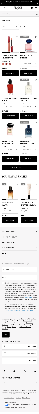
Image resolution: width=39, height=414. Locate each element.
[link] (31, 8)
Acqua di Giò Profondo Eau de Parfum (27, 143)
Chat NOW (32, 361)
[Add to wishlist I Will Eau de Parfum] (16, 184)
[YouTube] (34, 371)
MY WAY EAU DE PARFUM (26, 57)
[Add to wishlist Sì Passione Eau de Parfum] (17, 80)
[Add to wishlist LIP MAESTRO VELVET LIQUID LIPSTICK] (17, 37)
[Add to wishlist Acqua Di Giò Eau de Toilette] (35, 80)
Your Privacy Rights (13, 404)
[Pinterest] (14, 371)
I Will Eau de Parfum (7, 204)
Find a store (31, 347)
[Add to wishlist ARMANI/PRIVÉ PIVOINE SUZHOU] (17, 122)
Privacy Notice (11, 327)
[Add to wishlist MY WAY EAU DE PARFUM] (35, 37)
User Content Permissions (12, 400)
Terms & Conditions (9, 397)
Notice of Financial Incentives (28, 404)
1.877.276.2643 (31, 354)
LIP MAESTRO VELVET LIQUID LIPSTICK (10, 57)
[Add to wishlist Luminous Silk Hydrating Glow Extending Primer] (35, 184)
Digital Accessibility (10, 402)
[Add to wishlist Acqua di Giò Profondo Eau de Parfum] (35, 122)
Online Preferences (26, 400)
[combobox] (19, 14)
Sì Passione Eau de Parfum (9, 100)
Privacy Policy (27, 393)
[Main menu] (36, 8)
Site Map (18, 397)
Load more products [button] (19, 167)
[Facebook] (4, 371)
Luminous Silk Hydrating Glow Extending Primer (28, 204)
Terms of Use (27, 321)
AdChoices (16, 393)
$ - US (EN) (5, 383)
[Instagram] (24, 371)
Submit (5, 335)
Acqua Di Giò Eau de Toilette (28, 100)
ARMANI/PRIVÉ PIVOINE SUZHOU (8, 142)
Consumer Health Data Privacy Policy (15, 407)
